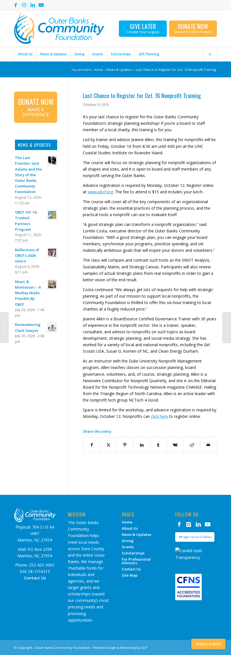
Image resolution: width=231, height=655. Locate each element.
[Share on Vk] (175, 444)
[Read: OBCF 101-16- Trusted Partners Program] (52, 215)
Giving (128, 540)
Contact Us (131, 569)
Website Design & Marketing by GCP (120, 647)
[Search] (210, 54)
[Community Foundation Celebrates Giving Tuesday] (226, 327)
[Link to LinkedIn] (32, 5)
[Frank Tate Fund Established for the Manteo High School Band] (4, 327)
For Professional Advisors (136, 561)
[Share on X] (108, 444)
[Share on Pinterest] (125, 444)
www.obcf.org (100, 191)
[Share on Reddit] (192, 444)
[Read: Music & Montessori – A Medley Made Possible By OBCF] (52, 284)
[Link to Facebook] (16, 5)
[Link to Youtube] (41, 5)
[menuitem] (25, 54)
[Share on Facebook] (91, 444)
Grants (128, 546)
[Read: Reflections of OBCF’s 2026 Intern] (52, 253)
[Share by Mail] (208, 444)
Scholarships (133, 553)
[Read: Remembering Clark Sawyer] (52, 327)
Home (127, 522)
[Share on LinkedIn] (142, 444)
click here (159, 416)
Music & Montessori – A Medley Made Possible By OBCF (28, 293)
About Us (130, 528)
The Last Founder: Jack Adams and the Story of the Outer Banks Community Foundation (28, 174)
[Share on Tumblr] (158, 444)
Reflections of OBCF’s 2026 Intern (27, 255)
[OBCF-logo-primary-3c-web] (59, 28)
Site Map (129, 575)
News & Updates (136, 534)
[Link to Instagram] (24, 5)
